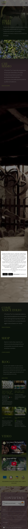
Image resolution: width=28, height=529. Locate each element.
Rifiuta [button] (10, 274)
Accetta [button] (5, 274)
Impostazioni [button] (23, 274)
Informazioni (16, 274)
